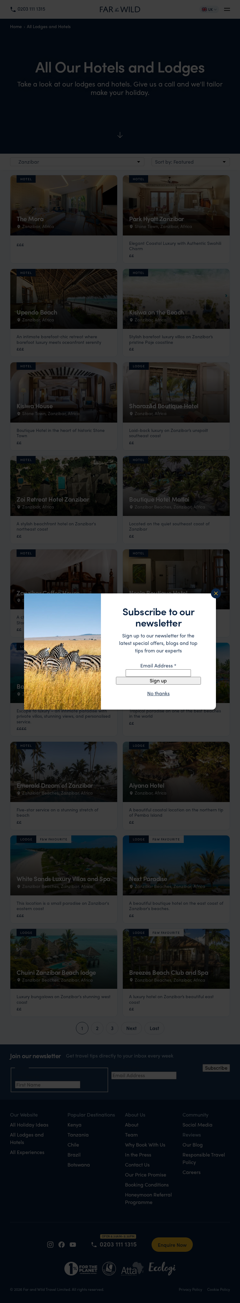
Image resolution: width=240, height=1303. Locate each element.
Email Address (158, 665)
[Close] (216, 593)
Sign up (158, 680)
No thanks (158, 693)
